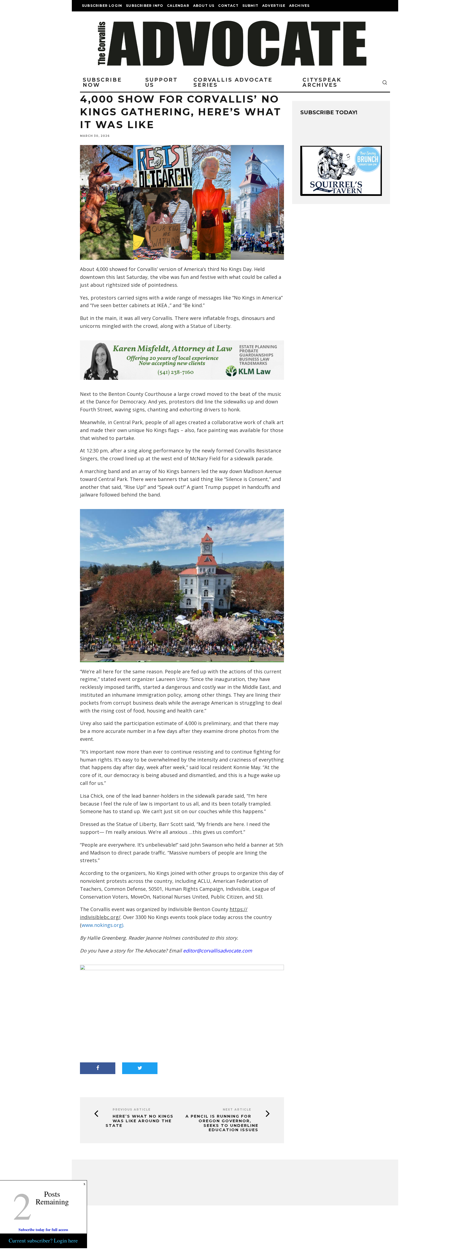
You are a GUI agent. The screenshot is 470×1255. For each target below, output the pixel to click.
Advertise (273, 6)
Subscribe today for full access (43, 1229)
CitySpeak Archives (321, 82)
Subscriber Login (102, 6)
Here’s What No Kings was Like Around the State (140, 1121)
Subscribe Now (102, 82)
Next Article (237, 1109)
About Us (204, 6)
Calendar (178, 6)
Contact (228, 6)
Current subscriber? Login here (43, 1240)
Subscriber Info (144, 6)
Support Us (161, 82)
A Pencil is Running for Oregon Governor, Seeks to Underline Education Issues (221, 1123)
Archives (299, 6)
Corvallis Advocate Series (233, 82)
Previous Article (132, 1109)
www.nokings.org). (103, 925)
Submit (250, 6)
